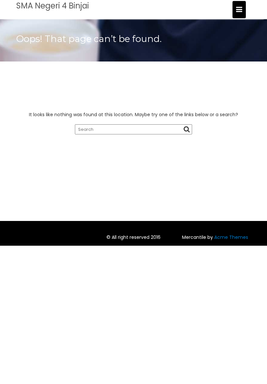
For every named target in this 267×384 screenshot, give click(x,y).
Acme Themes (231, 237)
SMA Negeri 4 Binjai (52, 5)
